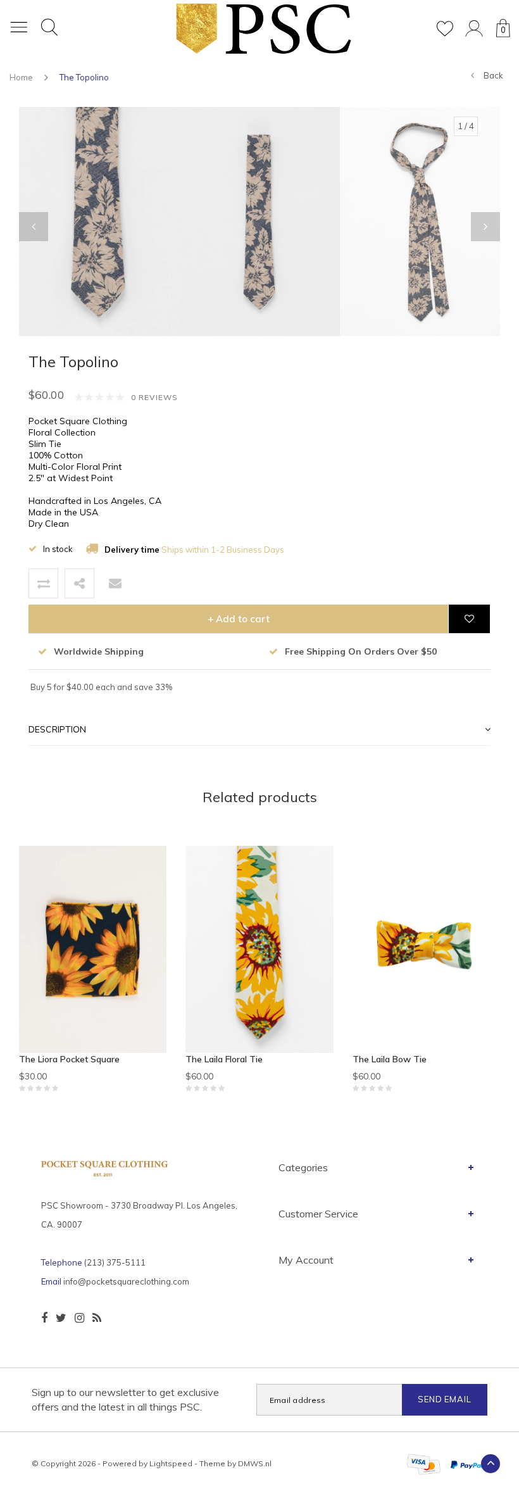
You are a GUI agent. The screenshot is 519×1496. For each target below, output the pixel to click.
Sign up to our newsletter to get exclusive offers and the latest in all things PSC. (125, 1399)
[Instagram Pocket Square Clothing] (79, 1318)
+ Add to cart (239, 619)
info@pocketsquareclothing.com (126, 1281)
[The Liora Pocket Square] (92, 949)
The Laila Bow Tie (390, 1059)
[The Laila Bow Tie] (426, 949)
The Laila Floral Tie (224, 1059)
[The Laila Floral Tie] (259, 949)
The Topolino (84, 77)
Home (21, 77)
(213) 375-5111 (115, 1262)
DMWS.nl (255, 1463)
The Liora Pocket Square (69, 1059)
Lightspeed (170, 1463)
